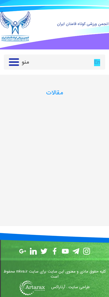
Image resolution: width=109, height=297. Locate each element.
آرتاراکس (58, 287)
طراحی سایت (79, 287)
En (97, 62)
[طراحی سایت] (35, 287)
